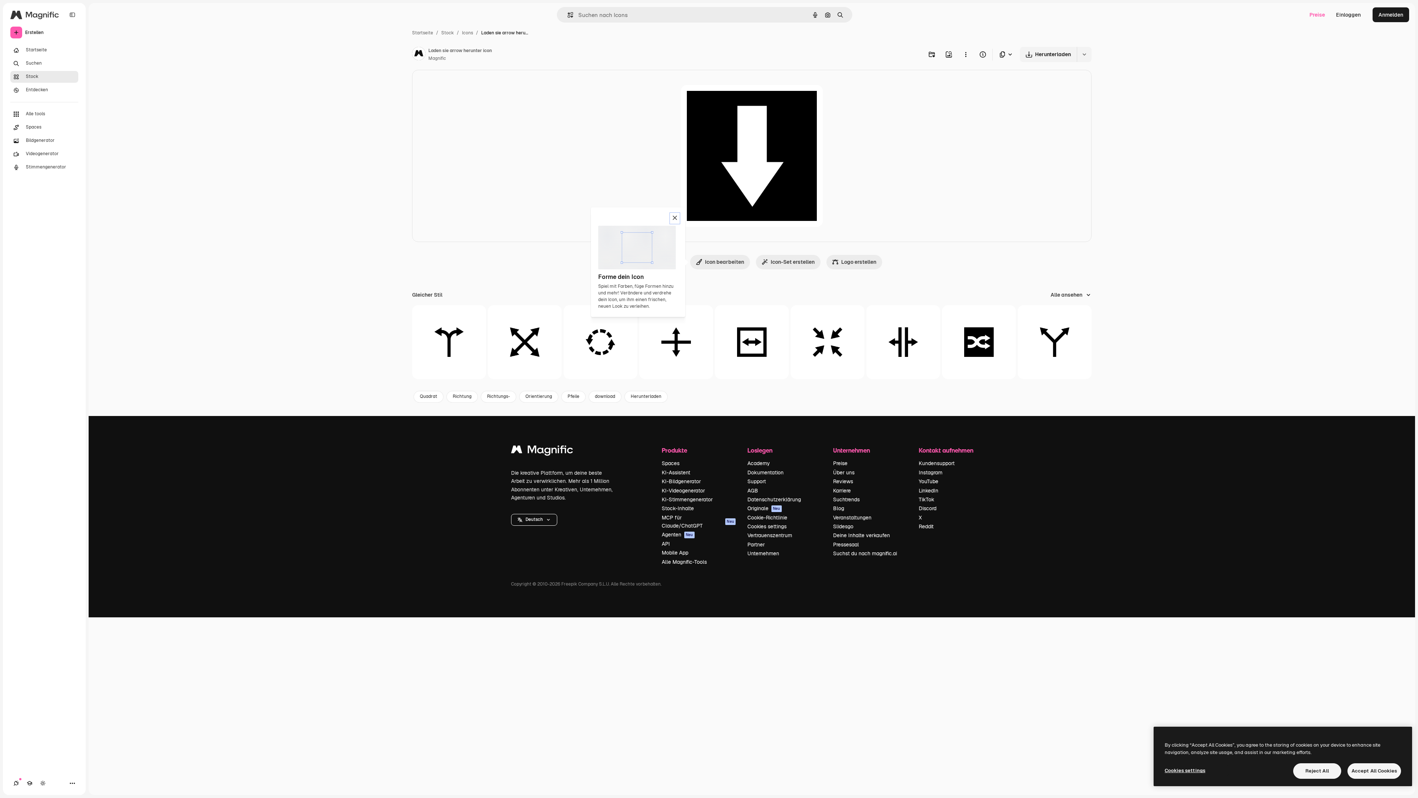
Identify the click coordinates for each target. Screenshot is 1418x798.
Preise (1317, 14)
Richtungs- (498, 396)
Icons (467, 33)
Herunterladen (646, 396)
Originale (763, 508)
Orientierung (538, 396)
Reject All (1317, 771)
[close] (675, 218)
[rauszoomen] (525, 342)
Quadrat (428, 396)
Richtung (462, 396)
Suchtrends (846, 499)
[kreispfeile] (600, 342)
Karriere (842, 490)
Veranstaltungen (852, 517)
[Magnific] (542, 451)
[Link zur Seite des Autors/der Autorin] (418, 54)
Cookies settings (767, 526)
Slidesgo (843, 526)
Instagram (930, 472)
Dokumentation (765, 472)
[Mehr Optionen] (965, 54)
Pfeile (573, 396)
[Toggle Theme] (43, 783)
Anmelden (1390, 14)
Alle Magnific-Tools (684, 562)
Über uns (843, 472)
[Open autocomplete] (567, 15)
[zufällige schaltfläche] (979, 342)
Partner (756, 544)
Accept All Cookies (1374, 771)
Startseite (422, 33)
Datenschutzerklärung (774, 499)
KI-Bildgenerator (681, 481)
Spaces (670, 463)
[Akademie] (29, 783)
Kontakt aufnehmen (946, 450)
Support (756, 481)
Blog (838, 508)
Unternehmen (763, 553)
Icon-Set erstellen (793, 262)
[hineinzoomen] (827, 342)
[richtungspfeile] (449, 342)
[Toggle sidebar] (72, 15)
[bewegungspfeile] (676, 342)
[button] (534, 520)
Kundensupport (937, 463)
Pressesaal (846, 544)
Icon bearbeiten (724, 262)
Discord (927, 508)
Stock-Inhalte (678, 508)
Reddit (926, 526)
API (666, 543)
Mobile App (675, 552)
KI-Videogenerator (683, 490)
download (605, 396)
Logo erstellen (858, 262)
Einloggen (1348, 14)
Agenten (677, 534)
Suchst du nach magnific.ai (865, 553)
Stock (447, 33)
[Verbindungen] (16, 783)
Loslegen (760, 450)
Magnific (437, 58)
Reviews (843, 481)
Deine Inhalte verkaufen (861, 535)
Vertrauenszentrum (769, 535)
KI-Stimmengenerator (687, 499)
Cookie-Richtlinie (767, 517)
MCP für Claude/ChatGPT (698, 521)
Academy (758, 463)
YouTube (928, 481)
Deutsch (534, 519)
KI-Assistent (676, 472)
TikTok (926, 499)
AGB (752, 490)
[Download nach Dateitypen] (1006, 54)
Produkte (674, 450)
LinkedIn (928, 490)
